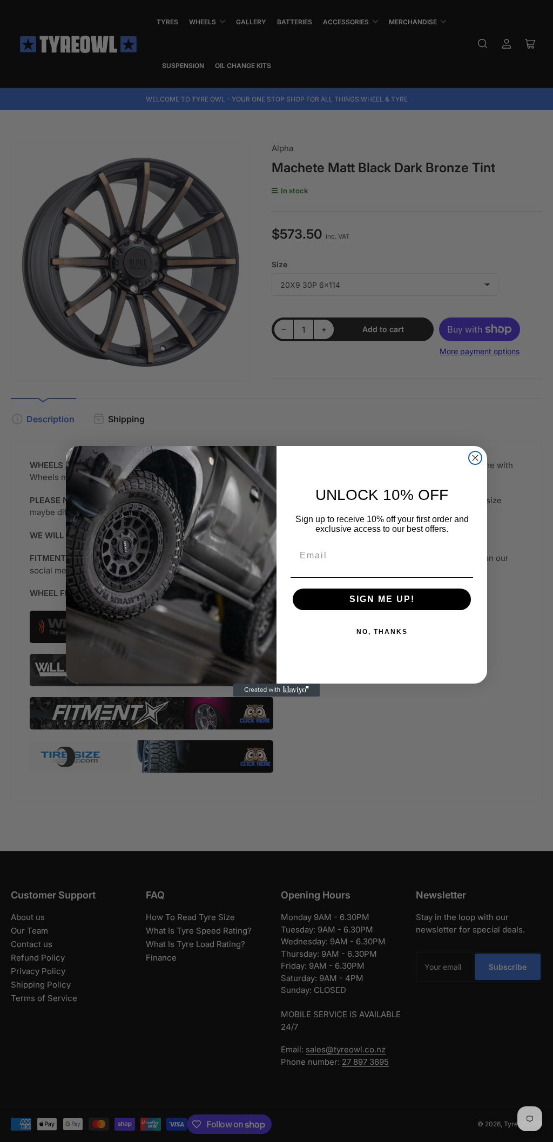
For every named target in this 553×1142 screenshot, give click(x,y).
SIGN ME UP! (382, 599)
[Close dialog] (475, 457)
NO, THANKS (382, 632)
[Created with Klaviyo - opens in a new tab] (276, 690)
